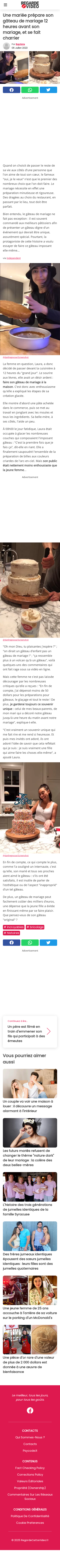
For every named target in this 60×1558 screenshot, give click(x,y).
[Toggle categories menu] (5, 5)
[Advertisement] (30, 129)
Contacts (30, 1444)
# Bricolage (35, 927)
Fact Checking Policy (30, 1468)
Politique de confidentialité (30, 1516)
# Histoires (11, 933)
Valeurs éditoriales (30, 1481)
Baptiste (20, 44)
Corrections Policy (30, 1475)
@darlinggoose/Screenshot (16, 357)
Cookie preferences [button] (30, 1523)
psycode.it (30, 1451)
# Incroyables (14, 927)
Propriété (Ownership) (30, 1488)
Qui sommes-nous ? (30, 1437)
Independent (14, 258)
